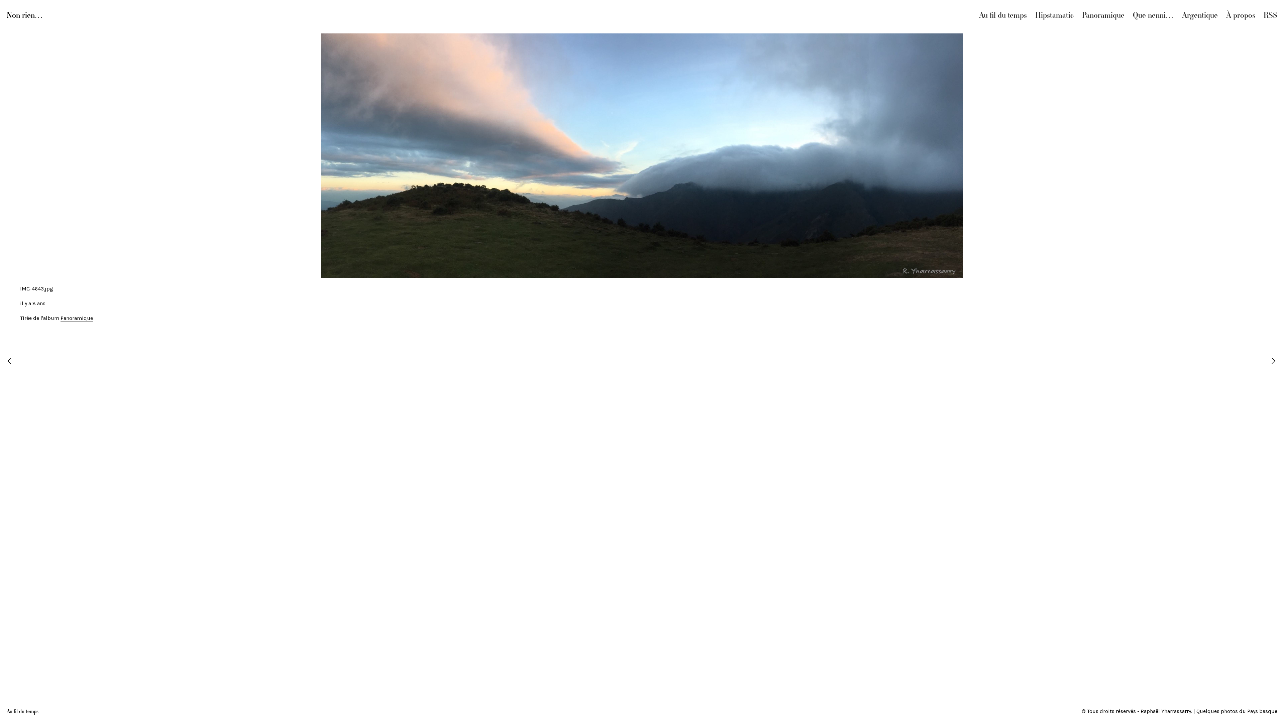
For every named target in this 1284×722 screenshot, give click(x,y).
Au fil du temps (1003, 15)
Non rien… (25, 15)
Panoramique (1103, 15)
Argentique (1200, 15)
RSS (1270, 15)
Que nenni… (1153, 15)
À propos (1240, 15)
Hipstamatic (1054, 15)
